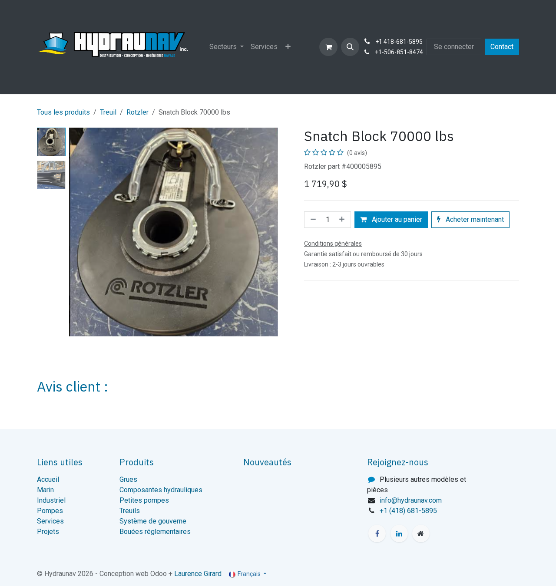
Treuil (108, 112)
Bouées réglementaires (155, 531)
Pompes (50, 511)
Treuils (129, 511)
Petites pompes (144, 500)
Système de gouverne (152, 521)
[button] (350, 47)
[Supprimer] (312, 219)
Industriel (51, 500)
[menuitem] (226, 47)
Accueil (48, 479)
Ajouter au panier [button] (396, 219)
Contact (501, 47)
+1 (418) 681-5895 (408, 511)
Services (50, 521)
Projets (48, 531)
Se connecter (454, 47)
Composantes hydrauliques (160, 490)
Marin (45, 490)
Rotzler (137, 112)
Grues (128, 479)
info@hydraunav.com (411, 500)
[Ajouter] (343, 219)
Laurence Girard (198, 574)
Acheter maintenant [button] (474, 219)
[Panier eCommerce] (328, 47)
